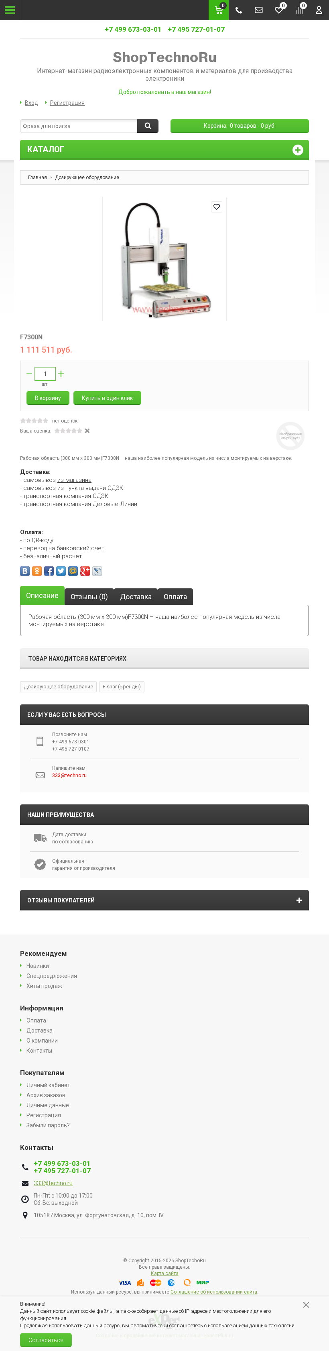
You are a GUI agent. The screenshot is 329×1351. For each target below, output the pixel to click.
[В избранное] (216, 207)
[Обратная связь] (259, 10)
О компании (42, 1040)
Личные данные (47, 1105)
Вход (31, 103)
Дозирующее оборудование (58, 687)
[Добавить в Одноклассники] (37, 571)
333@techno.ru (53, 1183)
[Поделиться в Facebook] (49, 571)
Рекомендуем (43, 953)
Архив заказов (45, 1095)
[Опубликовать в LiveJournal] (97, 571)
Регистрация (67, 103)
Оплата (36, 1020)
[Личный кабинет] (319, 10)
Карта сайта (165, 1273)
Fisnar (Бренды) (122, 687)
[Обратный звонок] (239, 10)
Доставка (39, 1030)
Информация (41, 1008)
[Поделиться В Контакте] (25, 571)
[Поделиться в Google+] (85, 571)
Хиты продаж (44, 986)
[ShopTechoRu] (164, 57)
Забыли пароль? (48, 1125)
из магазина (74, 480)
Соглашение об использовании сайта (214, 1292)
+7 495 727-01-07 (196, 29)
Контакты (39, 1050)
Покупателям (42, 1073)
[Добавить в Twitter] (61, 571)
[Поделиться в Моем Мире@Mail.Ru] (73, 571)
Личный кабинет (48, 1085)
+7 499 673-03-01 (133, 29)
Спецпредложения (51, 976)
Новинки (37, 966)
